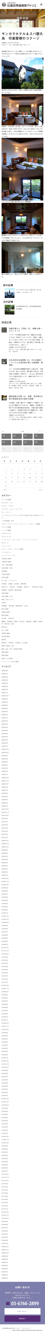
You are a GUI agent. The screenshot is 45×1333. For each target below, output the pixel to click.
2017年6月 (5, 966)
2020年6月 (5, 859)
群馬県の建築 (6, 633)
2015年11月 (5, 1026)
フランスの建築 (6, 527)
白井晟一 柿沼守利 (8, 618)
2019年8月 (5, 891)
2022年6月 (5, 793)
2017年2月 (5, 979)
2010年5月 (5, 1231)
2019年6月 (5, 897)
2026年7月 (5, 674)
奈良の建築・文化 (7, 596)
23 (6, 482)
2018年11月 (5, 919)
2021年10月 (5, 815)
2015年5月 (5, 1045)
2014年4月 (5, 1086)
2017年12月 (5, 948)
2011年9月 (5, 1184)
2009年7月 (5, 1262)
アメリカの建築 (6, 499)
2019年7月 (5, 894)
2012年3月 (5, 1165)
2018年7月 (5, 932)
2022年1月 (5, 806)
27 (30, 482)
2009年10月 (5, 1253)
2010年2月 (5, 1240)
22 (42, 477)
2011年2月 (5, 1206)
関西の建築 (5, 655)
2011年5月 (5, 1196)
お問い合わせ (21, 1311)
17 (12, 477)
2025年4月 (5, 711)
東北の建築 (5, 609)
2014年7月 (5, 1077)
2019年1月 (5, 913)
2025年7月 (5, 702)
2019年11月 (5, 881)
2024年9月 (5, 721)
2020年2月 (5, 872)
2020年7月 (5, 856)
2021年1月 (5, 837)
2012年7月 (5, 1152)
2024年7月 (5, 727)
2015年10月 (5, 1029)
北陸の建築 (5, 577)
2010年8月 (5, 1224)
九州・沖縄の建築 (14, 44)
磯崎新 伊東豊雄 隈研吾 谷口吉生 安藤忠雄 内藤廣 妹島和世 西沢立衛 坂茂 (25, 385)
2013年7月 (5, 1114)
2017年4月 (5, 973)
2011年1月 (5, 1209)
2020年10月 (5, 847)
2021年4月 (5, 831)
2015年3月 (5, 1051)
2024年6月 (5, 730)
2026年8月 (5, 671)
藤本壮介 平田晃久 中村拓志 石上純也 (14, 643)
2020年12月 (5, 841)
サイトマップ (26, 1328)
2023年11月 (5, 749)
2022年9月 (5, 787)
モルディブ (5, 543)
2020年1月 (5, 875)
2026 (22, 431)
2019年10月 (5, 885)
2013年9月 (5, 1108)
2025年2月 (5, 715)
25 (18, 482)
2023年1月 (5, 774)
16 (6, 477)
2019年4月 (5, 904)
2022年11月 (5, 781)
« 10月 (4, 490)
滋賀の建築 (5, 615)
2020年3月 (5, 869)
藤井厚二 (4, 639)
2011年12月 (5, 1174)
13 (30, 473)
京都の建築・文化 (7, 568)
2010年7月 (5, 1228)
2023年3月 (5, 768)
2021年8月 (5, 818)
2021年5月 (5, 828)
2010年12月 (5, 1212)
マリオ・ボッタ (6, 536)
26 (24, 482)
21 (36, 477)
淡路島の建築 (6, 612)
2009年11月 (5, 1250)
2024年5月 (5, 734)
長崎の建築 (5, 652)
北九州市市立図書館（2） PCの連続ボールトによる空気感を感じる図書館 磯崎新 (26, 362)
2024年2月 (5, 743)
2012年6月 (5, 1155)
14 (36, 473)
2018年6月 (5, 935)
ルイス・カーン (6, 546)
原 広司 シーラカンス (9, 581)
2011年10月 (5, 1180)
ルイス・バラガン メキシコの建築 (12, 549)
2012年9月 (5, 1146)
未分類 (4, 602)
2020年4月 (5, 866)
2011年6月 (5, 1193)
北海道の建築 (6, 574)
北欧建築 (4, 571)
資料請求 (22, 1318)
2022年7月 (5, 790)
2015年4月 (5, 1048)
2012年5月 (5, 1158)
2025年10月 (5, 696)
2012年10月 (5, 1143)
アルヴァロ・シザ (7, 503)
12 (24, 473)
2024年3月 (5, 740)
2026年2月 (5, 689)
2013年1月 (5, 1133)
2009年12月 (5, 1247)
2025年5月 (5, 708)
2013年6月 (5, 1117)
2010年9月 (5, 1221)
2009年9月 (5, 1256)
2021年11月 (5, 812)
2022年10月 (5, 784)
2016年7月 (5, 1001)
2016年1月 (5, 1020)
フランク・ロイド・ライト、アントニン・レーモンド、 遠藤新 (21, 524)
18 (18, 477)
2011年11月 (5, 1177)
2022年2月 (5, 803)
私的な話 (4, 627)
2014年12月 (5, 1061)
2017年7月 (5, 963)
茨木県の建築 (6, 636)
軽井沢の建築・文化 (8, 646)
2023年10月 (5, 752)
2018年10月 (5, 922)
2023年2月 (5, 771)
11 (18, 473)
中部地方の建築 (6, 562)
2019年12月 (5, 878)
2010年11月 (5, 1215)
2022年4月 (5, 800)
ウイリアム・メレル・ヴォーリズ (12, 509)
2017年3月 (5, 976)
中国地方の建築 (6, 559)
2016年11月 (5, 988)
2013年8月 (5, 1111)
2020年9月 (5, 850)
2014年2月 (5, 1092)
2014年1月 (5, 1095)
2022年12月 (5, 778)
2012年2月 (5, 1168)
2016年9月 (5, 995)
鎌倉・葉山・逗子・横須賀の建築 (12, 649)
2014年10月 (5, 1067)
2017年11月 (5, 951)
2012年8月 (5, 1149)
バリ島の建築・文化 (8, 521)
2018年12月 (5, 916)
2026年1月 (5, 693)
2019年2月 (5, 910)
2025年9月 (5, 699)
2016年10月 (5, 992)
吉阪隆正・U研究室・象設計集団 (12, 590)
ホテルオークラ (6, 533)
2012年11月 (5, 1140)
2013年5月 (5, 1121)
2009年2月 (5, 1278)
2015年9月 (5, 1033)
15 (42, 473)
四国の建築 (5, 593)
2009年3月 (5, 1275)
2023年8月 (5, 759)
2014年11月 (5, 1064)
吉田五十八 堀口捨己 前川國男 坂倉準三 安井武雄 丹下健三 (22, 587)
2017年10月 (5, 954)
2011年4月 (5, 1199)
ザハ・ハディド (6, 512)
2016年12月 (5, 985)
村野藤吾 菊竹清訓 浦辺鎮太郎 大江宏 (15, 606)
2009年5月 (5, 1269)
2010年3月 (5, 1237)
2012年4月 (5, 1162)
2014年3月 (5, 1089)
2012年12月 (5, 1136)
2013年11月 (5, 1102)
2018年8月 (5, 929)
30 (6, 486)
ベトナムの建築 (6, 530)
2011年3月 (5, 1202)
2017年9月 (5, 957)
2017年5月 (5, 970)
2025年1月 (5, 718)
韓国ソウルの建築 (7, 658)
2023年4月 (5, 765)
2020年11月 (5, 844)
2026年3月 (5, 686)
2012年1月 (5, 1171)
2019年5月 (5, 900)
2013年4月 (5, 1124)
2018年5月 (5, 938)
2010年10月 (5, 1218)
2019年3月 (5, 907)
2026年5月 (5, 680)
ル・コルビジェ (6, 552)
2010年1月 (5, 1243)
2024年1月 (5, 746)
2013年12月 (5, 1099)
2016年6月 (5, 1004)
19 (24, 477)
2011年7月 (5, 1190)
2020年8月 (5, 853)
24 (12, 482)
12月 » (41, 490)
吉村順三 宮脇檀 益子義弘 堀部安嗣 (14, 584)
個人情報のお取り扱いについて (11, 1328)
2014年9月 (5, 1070)
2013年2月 (5, 1130)
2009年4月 (5, 1272)
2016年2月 (5, 1017)
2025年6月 (5, 705)
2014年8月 (5, 1073)
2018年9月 (5, 925)
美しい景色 (5, 630)
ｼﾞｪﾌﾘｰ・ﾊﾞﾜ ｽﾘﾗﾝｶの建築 (10, 662)
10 (12, 473)
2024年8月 (5, 724)
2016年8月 (5, 998)
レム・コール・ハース (8, 555)
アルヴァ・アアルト (8, 506)
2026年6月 (5, 677)
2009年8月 (5, 1259)
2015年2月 (5, 1055)
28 (36, 482)
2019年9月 (5, 888)
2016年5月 (5, 1007)
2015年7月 (5, 1039)
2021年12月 (5, 809)
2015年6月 (5, 1042)
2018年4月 (5, 941)
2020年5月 (5, 863)
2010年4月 (5, 1234)
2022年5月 (5, 796)
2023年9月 (5, 756)
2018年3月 (5, 944)
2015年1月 (5, 1058)
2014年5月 (5, 1083)
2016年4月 (5, 1011)
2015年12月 (5, 1023)
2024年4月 (5, 737)
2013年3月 (5, 1127)
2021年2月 (5, 834)
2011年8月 (5, 1187)
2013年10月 (5, 1105)
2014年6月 (5, 1080)
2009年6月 (5, 1265)
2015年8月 (5, 1036)
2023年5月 (5, 762)
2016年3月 (5, 1014)
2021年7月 (5, 822)
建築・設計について (25, 44)
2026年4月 (5, 683)
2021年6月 (5, 825)
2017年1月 (5, 982)
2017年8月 (5, 960)
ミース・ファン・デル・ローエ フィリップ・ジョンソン (20, 540)
